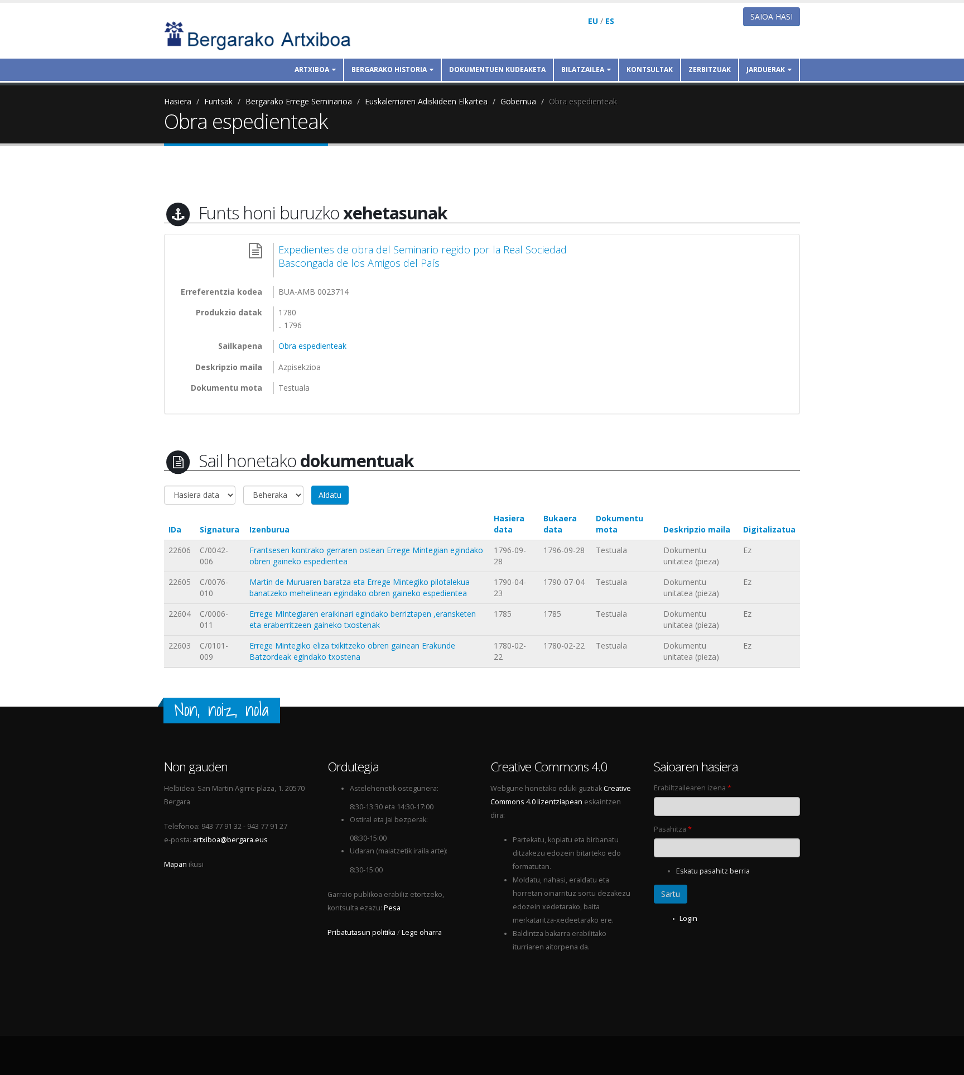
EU (593, 21)
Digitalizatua (769, 529)
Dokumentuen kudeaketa (497, 69)
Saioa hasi (771, 16)
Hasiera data (509, 524)
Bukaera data (560, 524)
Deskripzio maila (696, 529)
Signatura (219, 529)
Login (688, 918)
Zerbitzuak (709, 69)
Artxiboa (312, 69)
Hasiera (177, 101)
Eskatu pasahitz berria (713, 871)
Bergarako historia (389, 69)
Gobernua (518, 101)
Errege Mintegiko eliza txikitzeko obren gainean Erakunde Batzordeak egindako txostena (352, 651)
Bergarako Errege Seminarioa (298, 101)
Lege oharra (422, 932)
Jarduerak (765, 69)
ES (609, 21)
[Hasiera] (265, 35)
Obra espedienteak (583, 101)
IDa (174, 529)
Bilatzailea (582, 69)
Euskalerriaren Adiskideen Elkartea (426, 101)
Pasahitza (673, 829)
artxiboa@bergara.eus (230, 839)
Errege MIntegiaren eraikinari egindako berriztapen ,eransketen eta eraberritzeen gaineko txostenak (362, 619)
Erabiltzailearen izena (692, 788)
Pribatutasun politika (361, 932)
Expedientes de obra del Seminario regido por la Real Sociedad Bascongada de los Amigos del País (422, 256)
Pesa (392, 908)
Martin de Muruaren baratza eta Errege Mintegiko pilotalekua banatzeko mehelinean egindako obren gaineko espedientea (359, 587)
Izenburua (269, 529)
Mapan (175, 864)
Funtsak (218, 101)
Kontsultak (649, 69)
